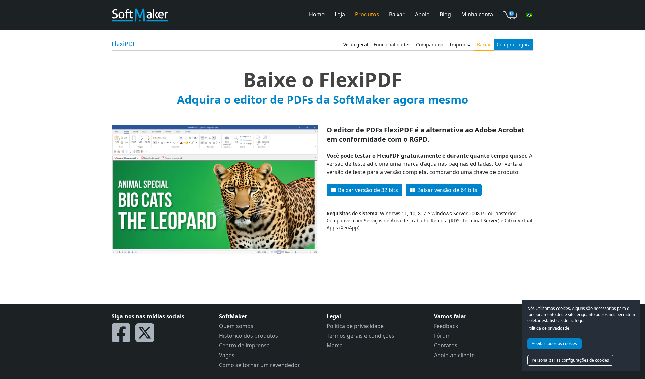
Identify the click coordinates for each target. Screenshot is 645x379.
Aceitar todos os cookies (554, 343)
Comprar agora (514, 44)
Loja (340, 14)
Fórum (442, 335)
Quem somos (236, 326)
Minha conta (477, 14)
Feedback (446, 326)
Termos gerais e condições (360, 335)
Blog (445, 14)
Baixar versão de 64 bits (447, 190)
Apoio (422, 14)
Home (317, 14)
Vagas (226, 355)
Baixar (397, 14)
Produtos (367, 14)
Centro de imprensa (244, 345)
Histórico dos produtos (248, 335)
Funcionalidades (392, 44)
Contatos (445, 345)
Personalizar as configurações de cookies (570, 360)
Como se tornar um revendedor (259, 365)
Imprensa (461, 44)
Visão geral (355, 44)
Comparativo (430, 44)
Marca (335, 345)
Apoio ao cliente (454, 355)
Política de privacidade (548, 328)
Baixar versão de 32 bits (368, 190)
